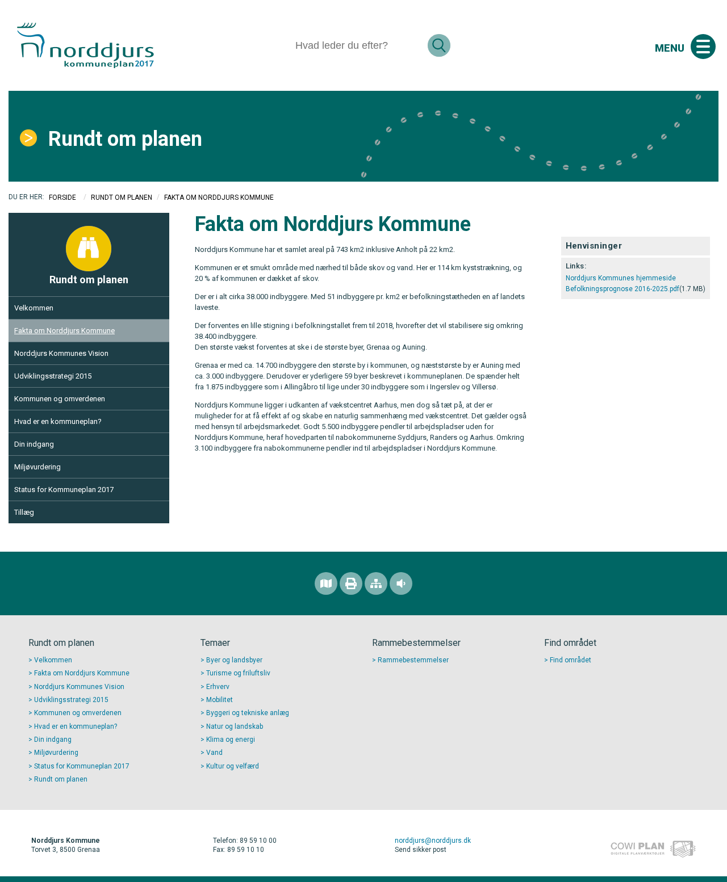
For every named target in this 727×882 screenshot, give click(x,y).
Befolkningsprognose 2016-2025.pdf (622, 289)
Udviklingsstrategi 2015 (52, 376)
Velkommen (33, 308)
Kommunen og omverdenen (59, 398)
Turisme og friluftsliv (238, 673)
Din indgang (34, 444)
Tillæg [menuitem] (24, 512)
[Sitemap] (376, 583)
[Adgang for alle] (401, 583)
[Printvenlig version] (351, 583)
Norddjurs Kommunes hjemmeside (621, 278)
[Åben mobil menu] (703, 46)
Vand (214, 753)
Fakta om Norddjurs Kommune (64, 330)
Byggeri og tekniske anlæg (247, 713)
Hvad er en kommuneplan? (58, 421)
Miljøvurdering (37, 467)
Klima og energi (230, 740)
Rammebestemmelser (413, 660)
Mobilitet (219, 700)
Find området (570, 660)
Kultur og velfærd (232, 766)
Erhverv (217, 687)
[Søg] (439, 45)
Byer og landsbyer (234, 660)
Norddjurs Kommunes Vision (61, 353)
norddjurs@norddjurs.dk (433, 841)
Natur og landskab (234, 726)
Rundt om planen (125, 139)
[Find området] (326, 583)
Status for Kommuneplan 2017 (64, 489)
